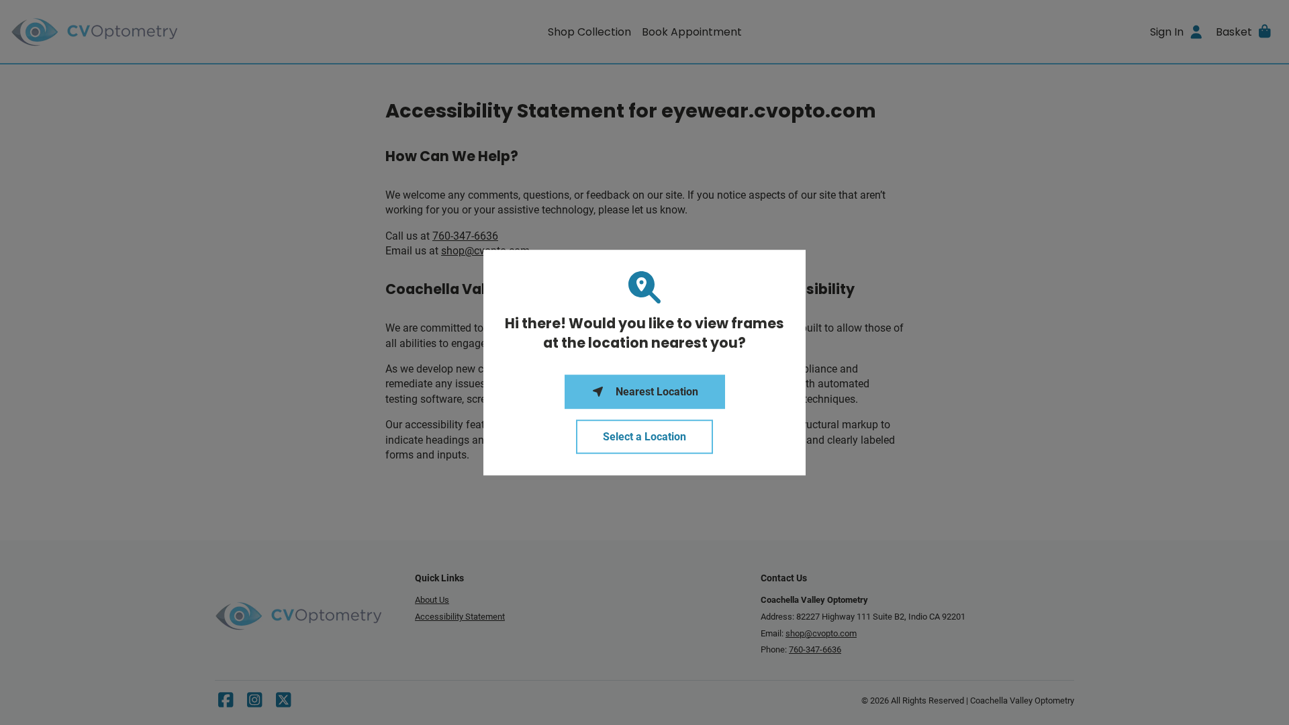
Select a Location (644, 436)
